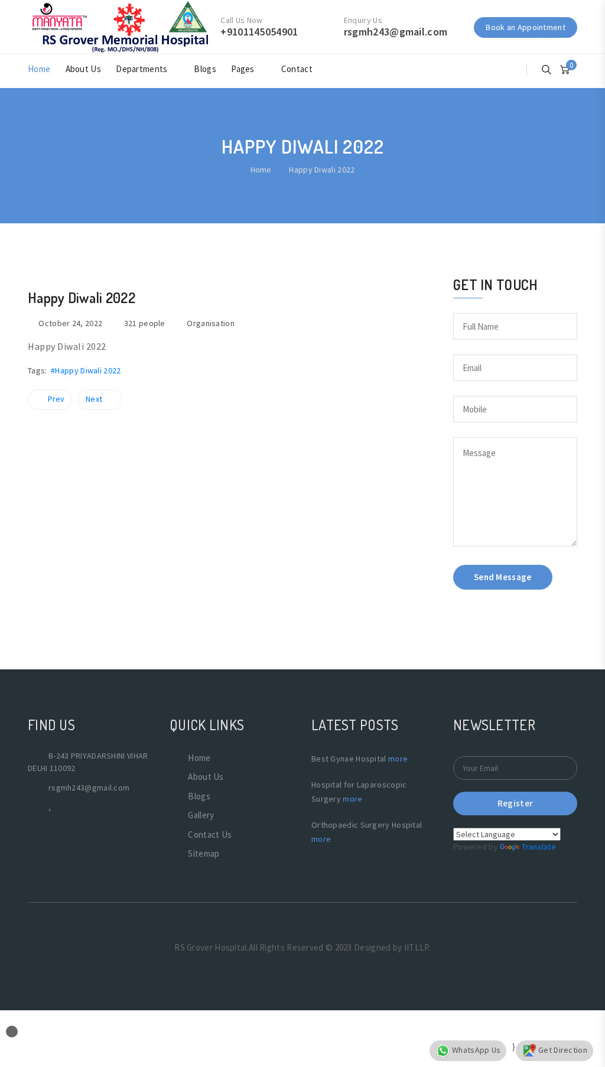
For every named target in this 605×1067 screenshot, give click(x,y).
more (398, 758)
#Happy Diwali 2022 (86, 370)
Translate (539, 846)
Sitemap (203, 853)
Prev (56, 398)
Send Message (503, 577)
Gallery (201, 815)
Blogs (205, 68)
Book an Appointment (525, 27)
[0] (565, 68)
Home (39, 68)
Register (515, 803)
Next (94, 398)
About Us (83, 68)
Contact (297, 68)
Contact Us (210, 834)
